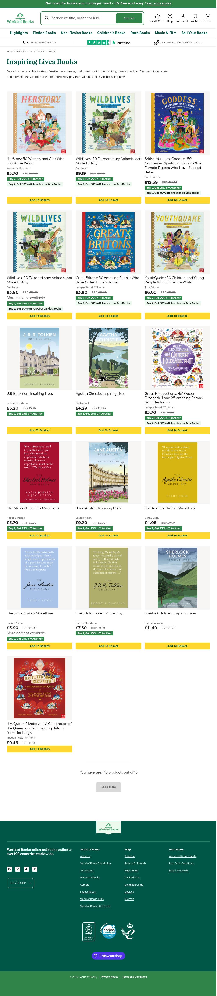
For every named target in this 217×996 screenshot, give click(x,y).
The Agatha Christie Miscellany (170, 508)
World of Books (88, 977)
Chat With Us (132, 877)
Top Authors (87, 870)
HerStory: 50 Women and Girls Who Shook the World (35, 161)
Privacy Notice (109, 976)
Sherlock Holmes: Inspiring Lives (170, 613)
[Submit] (47, 18)
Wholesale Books (90, 877)
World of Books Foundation (95, 863)
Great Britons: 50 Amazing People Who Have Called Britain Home (107, 280)
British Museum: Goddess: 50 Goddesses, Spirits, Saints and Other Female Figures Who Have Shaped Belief (174, 165)
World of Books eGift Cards (95, 906)
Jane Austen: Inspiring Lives (98, 508)
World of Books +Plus (92, 899)
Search (129, 18)
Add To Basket (40, 200)
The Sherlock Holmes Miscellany (33, 508)
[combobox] (92, 18)
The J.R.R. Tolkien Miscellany (99, 613)
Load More (108, 786)
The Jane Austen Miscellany (30, 613)
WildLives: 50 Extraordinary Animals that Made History (108, 161)
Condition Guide (134, 884)
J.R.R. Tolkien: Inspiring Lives (30, 394)
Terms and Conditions (134, 976)
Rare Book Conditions (181, 863)
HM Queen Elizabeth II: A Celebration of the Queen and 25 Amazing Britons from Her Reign (39, 728)
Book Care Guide (178, 870)
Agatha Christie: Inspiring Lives (100, 394)
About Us (85, 856)
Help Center (131, 870)
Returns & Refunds (135, 863)
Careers (84, 884)
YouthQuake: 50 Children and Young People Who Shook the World (174, 280)
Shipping (130, 856)
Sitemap (129, 899)
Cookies (129, 891)
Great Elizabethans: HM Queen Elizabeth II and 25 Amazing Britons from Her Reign (174, 398)
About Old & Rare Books (182, 856)
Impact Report (88, 891)
